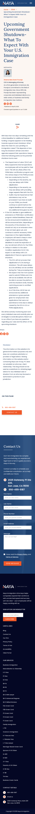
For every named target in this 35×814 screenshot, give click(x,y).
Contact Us (12, 412)
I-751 (4, 728)
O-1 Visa (6, 762)
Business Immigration (10, 665)
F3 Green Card (8, 713)
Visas (13, 9)
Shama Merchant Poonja (13, 80)
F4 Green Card (8, 717)
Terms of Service (12, 557)
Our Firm (6, 638)
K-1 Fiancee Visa (8, 736)
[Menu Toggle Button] (31, 3)
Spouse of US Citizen (10, 750)
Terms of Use (7, 645)
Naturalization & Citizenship (12, 669)
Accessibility (7, 649)
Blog (4, 631)
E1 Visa (5, 676)
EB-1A (5, 683)
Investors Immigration (10, 732)
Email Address (9, 524)
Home (6, 9)
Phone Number (9, 514)
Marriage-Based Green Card (13, 747)
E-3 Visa (5, 672)
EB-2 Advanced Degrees (11, 698)
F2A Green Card (8, 706)
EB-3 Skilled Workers (10, 702)
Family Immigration (9, 724)
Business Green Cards (10, 780)
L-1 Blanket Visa (8, 739)
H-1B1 (4, 773)
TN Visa (5, 776)
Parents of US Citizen (10, 765)
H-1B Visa (6, 769)
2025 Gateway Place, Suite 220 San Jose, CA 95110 (17, 802)
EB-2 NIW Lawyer (8, 695)
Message (7, 534)
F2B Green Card (8, 709)
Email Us (10, 797)
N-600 (5, 758)
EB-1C (5, 691)
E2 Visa (5, 680)
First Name (8, 494)
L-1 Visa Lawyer (8, 743)
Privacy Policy (22, 554)
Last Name (7, 504)
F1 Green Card (8, 721)
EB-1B (5, 687)
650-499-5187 (17, 489)
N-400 (5, 754)
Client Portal (7, 653)
